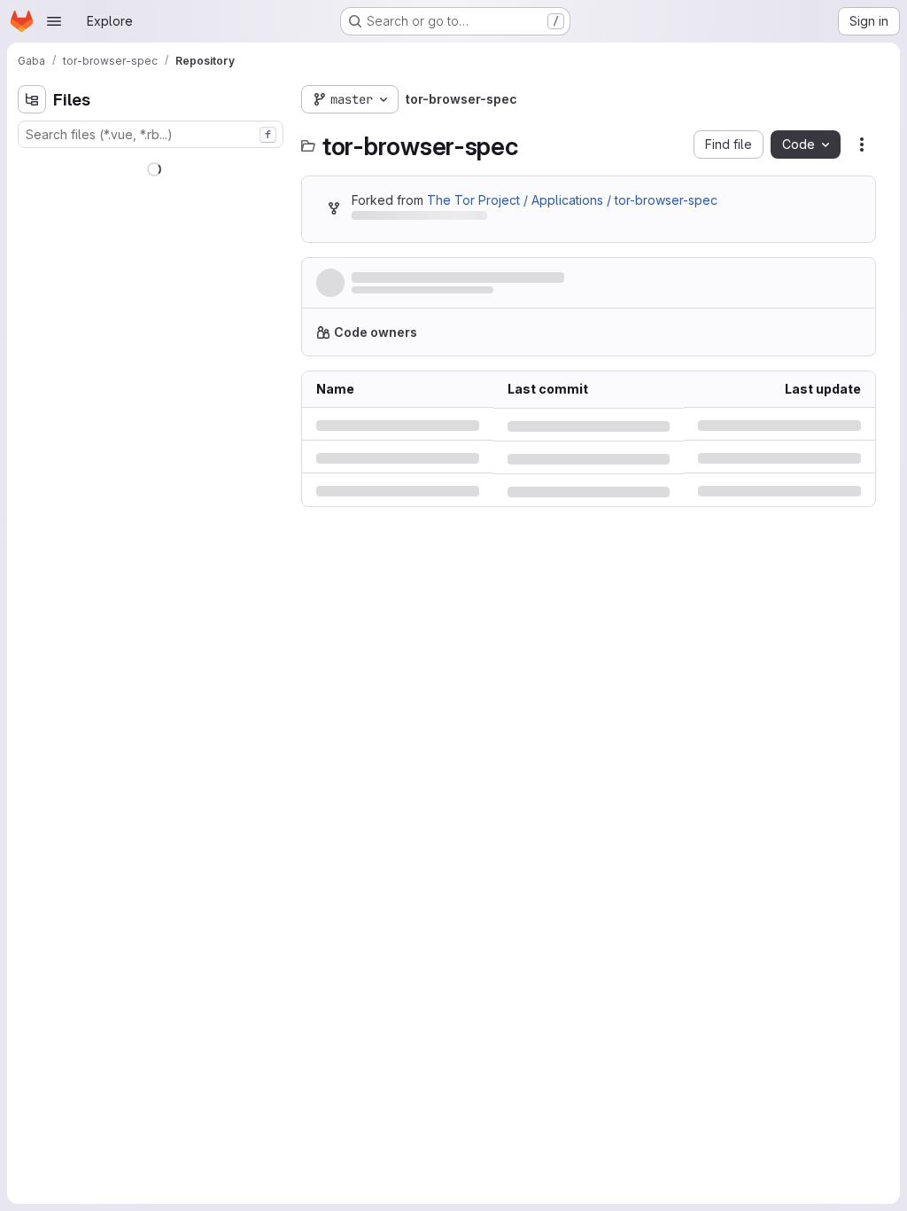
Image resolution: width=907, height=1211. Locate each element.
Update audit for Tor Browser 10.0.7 (589, 488)
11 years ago (825, 563)
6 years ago (825, 600)
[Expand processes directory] (32, 279)
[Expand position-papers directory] (32, 251)
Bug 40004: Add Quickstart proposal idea (589, 637)
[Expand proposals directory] (32, 307)
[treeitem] (152, 166)
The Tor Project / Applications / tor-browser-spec (572, 199)
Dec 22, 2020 (465, 295)
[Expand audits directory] (32, 194)
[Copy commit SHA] (776, 286)
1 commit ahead (513, 218)
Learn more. (736, 357)
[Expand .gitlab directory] (32, 165)
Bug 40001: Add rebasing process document (589, 600)
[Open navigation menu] (54, 21)
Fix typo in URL (551, 526)
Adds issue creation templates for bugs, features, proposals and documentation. (511, 278)
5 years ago (825, 451)
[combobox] (150, 134)
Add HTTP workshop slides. (589, 563)
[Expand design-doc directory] (32, 222)
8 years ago (825, 526)
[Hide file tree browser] (32, 99)
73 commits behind (406, 218)
